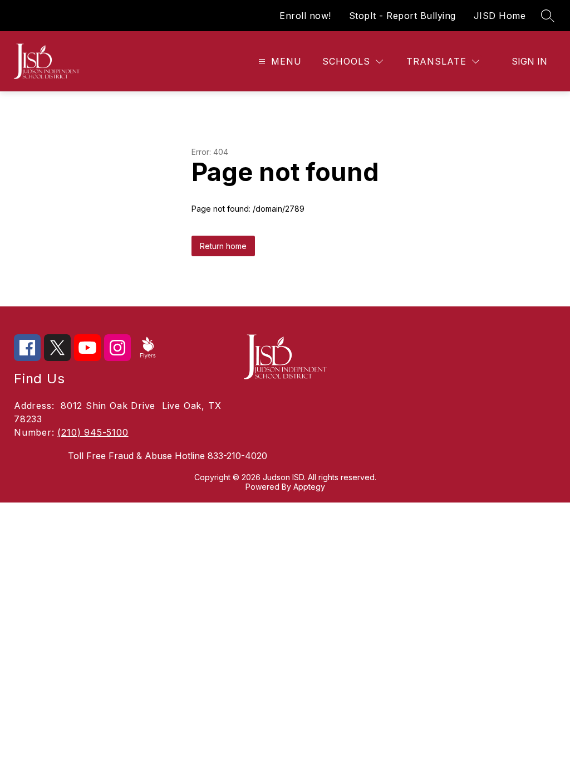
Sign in (529, 61)
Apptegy (309, 486)
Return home (223, 246)
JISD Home (500, 15)
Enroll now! (305, 15)
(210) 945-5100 (92, 432)
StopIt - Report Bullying (402, 15)
